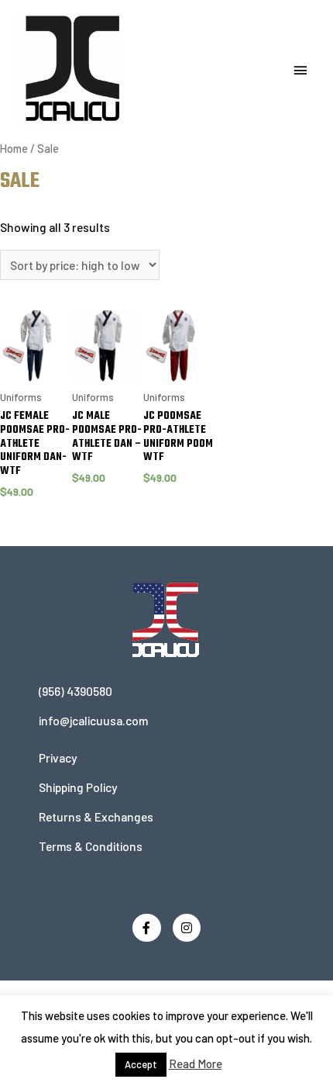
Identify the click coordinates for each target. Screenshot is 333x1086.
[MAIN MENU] (300, 70)
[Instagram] (187, 928)
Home (14, 148)
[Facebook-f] (146, 928)
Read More (195, 1063)
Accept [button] (141, 1064)
